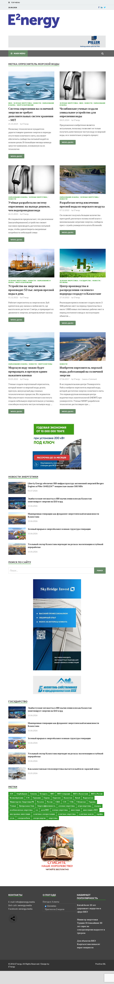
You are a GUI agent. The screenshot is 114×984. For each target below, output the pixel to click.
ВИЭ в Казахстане (80, 794)
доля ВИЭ (45, 810)
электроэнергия (39, 818)
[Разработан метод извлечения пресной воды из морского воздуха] (83, 180)
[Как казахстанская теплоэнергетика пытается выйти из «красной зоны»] (17, 769)
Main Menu (19, 53)
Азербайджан (21, 794)
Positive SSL (100, 964)
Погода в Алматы (51, 901)
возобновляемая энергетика (21, 810)
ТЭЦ (71, 802)
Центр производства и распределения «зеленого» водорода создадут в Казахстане (80, 289)
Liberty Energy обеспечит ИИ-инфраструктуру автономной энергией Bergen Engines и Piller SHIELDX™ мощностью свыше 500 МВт (66, 485)
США (57, 802)
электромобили (23, 818)
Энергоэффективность (46, 806)
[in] (101, 7)
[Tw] (104, 7)
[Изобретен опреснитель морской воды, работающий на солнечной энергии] (83, 347)
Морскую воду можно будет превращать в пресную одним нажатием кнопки (27, 371)
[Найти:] (57, 570)
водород (97, 806)
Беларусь (44, 794)
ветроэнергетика (84, 806)
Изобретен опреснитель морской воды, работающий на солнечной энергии (81, 371)
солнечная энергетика (67, 814)
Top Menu (15, 2)
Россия (50, 802)
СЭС (65, 802)
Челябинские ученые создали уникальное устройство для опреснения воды (79, 112)
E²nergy (26, 124)
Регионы (63, 282)
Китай (77, 798)
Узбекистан (81, 802)
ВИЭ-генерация (63, 794)
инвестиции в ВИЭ (90, 810)
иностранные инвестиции (20, 814)
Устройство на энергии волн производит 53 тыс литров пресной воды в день (31, 289)
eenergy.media (25, 905)
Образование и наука (17, 197)
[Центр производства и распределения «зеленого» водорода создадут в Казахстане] (83, 263)
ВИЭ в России (96, 794)
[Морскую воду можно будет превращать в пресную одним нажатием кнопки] (31, 347)
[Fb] (99, 7)
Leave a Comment (89, 379)
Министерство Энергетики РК (22, 802)
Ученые (13, 806)
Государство (85, 280)
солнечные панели (86, 814)
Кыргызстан (88, 798)
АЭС (11, 794)
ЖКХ (10, 103)
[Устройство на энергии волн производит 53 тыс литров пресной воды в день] (31, 263)
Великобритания (16, 798)
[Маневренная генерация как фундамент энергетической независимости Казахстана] (17, 514)
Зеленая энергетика (22, 103)
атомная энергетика (66, 806)
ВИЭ (52, 794)
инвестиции (75, 810)
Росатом (40, 802)
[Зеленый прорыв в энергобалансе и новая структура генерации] (17, 529)
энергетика (53, 818)
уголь (12, 818)
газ (37, 810)
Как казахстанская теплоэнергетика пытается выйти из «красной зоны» (64, 768)
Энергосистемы (45, 364)
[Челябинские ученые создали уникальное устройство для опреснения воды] (83, 86)
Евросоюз (57, 798)
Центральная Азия (26, 806)
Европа (47, 798)
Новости (37, 103)
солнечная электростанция (44, 814)
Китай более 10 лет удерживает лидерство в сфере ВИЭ (89, 908)
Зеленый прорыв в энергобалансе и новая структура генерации (59, 529)
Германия (37, 798)
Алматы (33, 794)
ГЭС (28, 798)
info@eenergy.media (25, 901)
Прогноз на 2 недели (54, 909)
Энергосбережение (25, 105)
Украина (92, 802)
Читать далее (15, 155)
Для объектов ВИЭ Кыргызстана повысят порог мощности (88, 944)
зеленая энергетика (60, 810)
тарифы (99, 814)
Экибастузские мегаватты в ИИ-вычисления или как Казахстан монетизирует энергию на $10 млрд (60, 500)
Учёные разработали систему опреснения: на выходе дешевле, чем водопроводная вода (29, 206)
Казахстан (68, 798)
